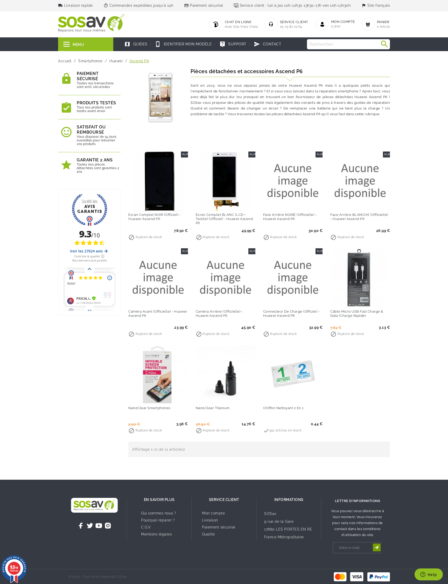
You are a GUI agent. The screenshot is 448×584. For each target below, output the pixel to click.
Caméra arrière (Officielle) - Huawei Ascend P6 (219, 314)
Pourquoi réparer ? (158, 520)
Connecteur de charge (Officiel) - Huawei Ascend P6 (291, 314)
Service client (224, 500)
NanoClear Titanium (213, 408)
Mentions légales (156, 534)
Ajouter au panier (147, 204)
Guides (136, 44)
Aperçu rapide (169, 204)
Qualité (208, 534)
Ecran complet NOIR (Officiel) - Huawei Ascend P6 (154, 217)
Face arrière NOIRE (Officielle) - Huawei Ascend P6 (290, 217)
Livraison (210, 520)
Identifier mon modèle (183, 44)
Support (233, 44)
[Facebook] (81, 526)
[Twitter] (90, 526)
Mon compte (213, 513)
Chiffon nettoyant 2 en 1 (283, 408)
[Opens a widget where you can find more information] (428, 574)
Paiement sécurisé (218, 527)
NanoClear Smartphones (149, 408)
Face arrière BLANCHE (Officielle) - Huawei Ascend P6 (359, 217)
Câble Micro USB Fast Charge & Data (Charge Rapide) (356, 314)
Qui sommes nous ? (158, 513)
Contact (267, 44)
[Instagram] (108, 526)
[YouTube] (99, 526)
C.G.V (146, 527)
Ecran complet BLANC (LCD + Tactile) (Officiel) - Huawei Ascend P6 (224, 219)
